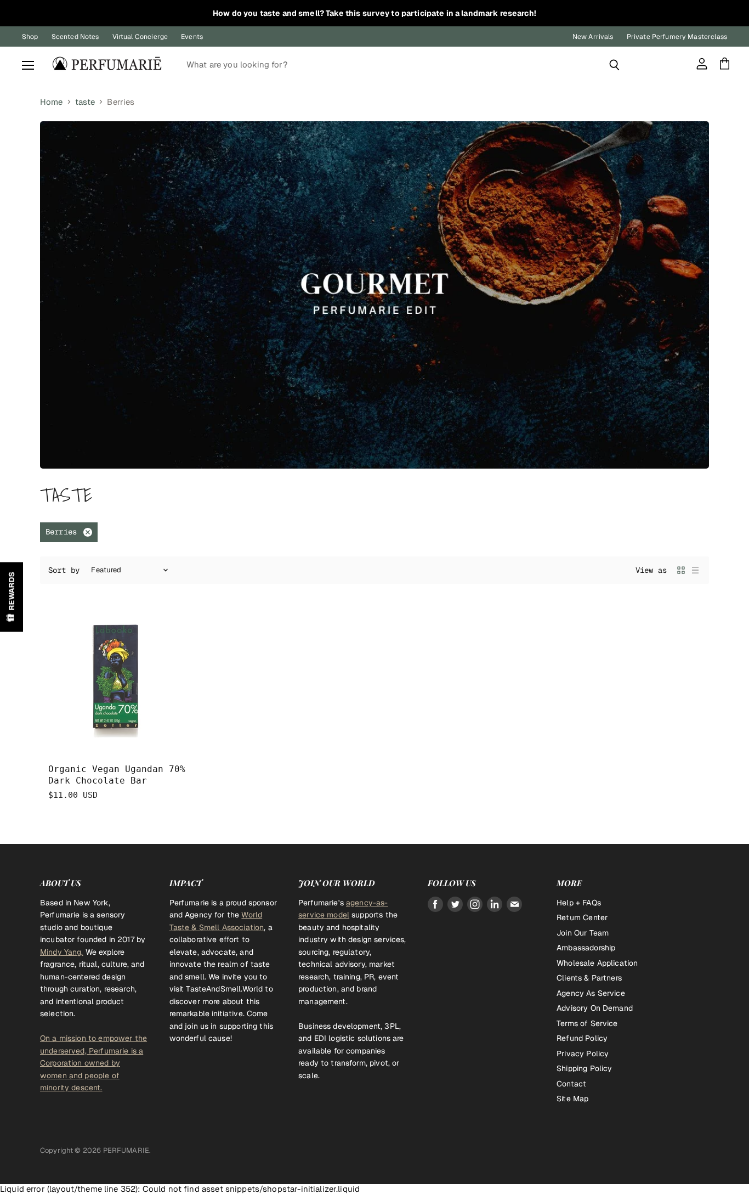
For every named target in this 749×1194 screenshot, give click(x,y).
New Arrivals (593, 37)
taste (85, 101)
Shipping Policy (584, 1068)
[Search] (614, 64)
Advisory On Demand (595, 1008)
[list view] (695, 570)
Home (51, 101)
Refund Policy (582, 1038)
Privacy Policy (583, 1053)
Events (192, 37)
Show (11, 597)
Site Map (572, 1098)
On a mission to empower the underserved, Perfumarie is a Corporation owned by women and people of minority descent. (93, 1062)
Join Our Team (583, 933)
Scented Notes (75, 37)
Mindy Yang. (61, 952)
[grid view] (681, 570)
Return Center (582, 917)
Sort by (64, 570)
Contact (571, 1084)
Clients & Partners (589, 978)
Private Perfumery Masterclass (677, 37)
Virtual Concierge (140, 37)
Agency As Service (591, 993)
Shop (30, 37)
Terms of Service (587, 1023)
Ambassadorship (586, 948)
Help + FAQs (579, 903)
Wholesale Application (597, 963)
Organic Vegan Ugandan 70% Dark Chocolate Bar (116, 775)
